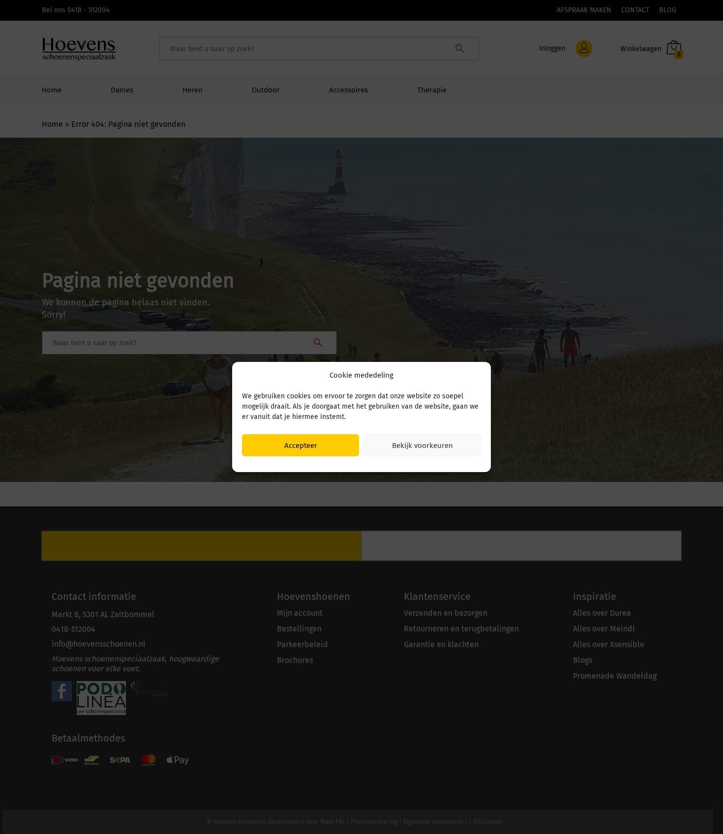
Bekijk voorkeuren (422, 445)
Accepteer (300, 445)
